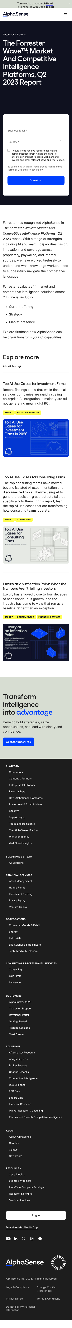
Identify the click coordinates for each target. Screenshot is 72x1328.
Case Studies (17, 1174)
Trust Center (16, 1034)
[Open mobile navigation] (65, 14)
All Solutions (16, 862)
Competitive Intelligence (23, 1078)
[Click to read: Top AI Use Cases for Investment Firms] (36, 438)
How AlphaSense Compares (26, 797)
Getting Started (18, 1021)
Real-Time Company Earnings (26, 1187)
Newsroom (15, 1155)
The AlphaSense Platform (24, 830)
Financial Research (20, 1104)
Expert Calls (16, 1097)
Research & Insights (20, 1193)
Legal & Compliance (17, 1287)
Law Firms (15, 975)
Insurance (15, 982)
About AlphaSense (20, 1136)
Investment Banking (20, 894)
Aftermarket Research (22, 1052)
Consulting (24, 519)
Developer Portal (19, 1014)
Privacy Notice (14, 1298)
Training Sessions (19, 1027)
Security (14, 810)
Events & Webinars (20, 1180)
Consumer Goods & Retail (24, 925)
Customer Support (20, 1008)
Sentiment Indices (19, 1200)
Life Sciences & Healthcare (25, 944)
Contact (13, 1149)
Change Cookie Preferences (46, 1289)
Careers (14, 1143)
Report (9, 412)
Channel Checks (19, 1071)
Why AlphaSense (19, 836)
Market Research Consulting (26, 1110)
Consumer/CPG (25, 617)
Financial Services (28, 412)
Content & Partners (20, 778)
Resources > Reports (14, 34)
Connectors (16, 772)
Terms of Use (14, 169)
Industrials (15, 938)
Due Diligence (17, 1084)
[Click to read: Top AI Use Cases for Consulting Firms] (36, 545)
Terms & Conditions (48, 1298)
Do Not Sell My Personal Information (20, 1308)
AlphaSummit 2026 (20, 1001)
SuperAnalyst (17, 817)
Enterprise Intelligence (22, 785)
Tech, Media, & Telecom (23, 950)
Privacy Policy (35, 169)
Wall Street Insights (20, 843)
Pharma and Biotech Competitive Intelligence (35, 1117)
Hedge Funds (17, 887)
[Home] (15, 14)
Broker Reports (18, 1065)
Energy (13, 931)
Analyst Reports (18, 1059)
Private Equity (17, 900)
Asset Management (20, 881)
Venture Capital (18, 906)
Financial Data (17, 791)
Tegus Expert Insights (22, 823)
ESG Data (14, 1091)
